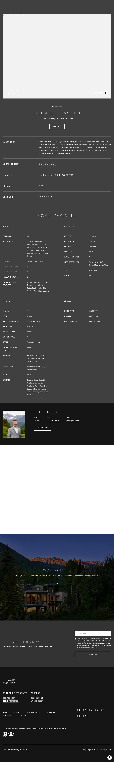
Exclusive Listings (33, 712)
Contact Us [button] (57, 583)
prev (10, 92)
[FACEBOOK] (79, 710)
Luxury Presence (20, 749)
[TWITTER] (103, 710)
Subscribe (93, 654)
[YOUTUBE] (97, 710)
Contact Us (23, 715)
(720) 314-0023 (53, 420)
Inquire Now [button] (57, 126)
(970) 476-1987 (9, 698)
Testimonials (7, 715)
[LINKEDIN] (91, 710)
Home (5, 712)
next (16, 92)
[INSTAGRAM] (85, 710)
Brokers (16, 712)
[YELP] (79, 716)
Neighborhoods (53, 712)
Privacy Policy (93, 647)
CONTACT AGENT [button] (42, 428)
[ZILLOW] (85, 716)
